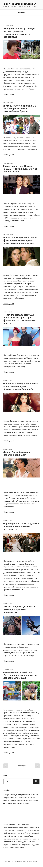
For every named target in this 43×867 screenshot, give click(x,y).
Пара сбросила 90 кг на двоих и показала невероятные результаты (21, 526)
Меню (22, 12)
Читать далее (8, 94)
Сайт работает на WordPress (26, 861)
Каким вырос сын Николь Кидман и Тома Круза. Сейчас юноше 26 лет (20, 168)
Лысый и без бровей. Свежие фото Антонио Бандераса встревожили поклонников (20, 240)
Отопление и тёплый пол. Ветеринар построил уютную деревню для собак (20, 675)
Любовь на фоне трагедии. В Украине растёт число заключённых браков (19, 108)
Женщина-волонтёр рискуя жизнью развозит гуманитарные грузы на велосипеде (19, 32)
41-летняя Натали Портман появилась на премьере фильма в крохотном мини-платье (19, 319)
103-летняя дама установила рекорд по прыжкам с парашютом (19, 609)
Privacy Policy (8, 861)
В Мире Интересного (19, 3)
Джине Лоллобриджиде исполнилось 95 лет (17, 453)
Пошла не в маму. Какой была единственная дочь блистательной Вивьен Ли (20, 386)
